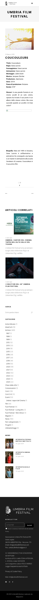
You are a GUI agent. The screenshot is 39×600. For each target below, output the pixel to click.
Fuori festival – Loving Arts (14, 410)
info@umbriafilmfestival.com (18, 577)
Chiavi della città (11, 385)
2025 (8, 382)
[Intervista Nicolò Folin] (9, 472)
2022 (8, 373)
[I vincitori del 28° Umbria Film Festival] (19, 268)
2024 (8, 379)
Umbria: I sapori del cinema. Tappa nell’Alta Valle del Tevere (18, 242)
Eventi (7, 397)
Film (6, 404)
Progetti (8, 425)
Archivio (8, 330)
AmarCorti (8, 327)
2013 (8, 346)
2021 (8, 370)
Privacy (7, 531)
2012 (8, 342)
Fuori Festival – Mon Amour (14, 413)
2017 (8, 358)
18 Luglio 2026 (20, 443)
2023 (8, 376)
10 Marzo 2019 (9, 54)
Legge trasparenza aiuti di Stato (16, 566)
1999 (8, 339)
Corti (7, 391)
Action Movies (10, 324)
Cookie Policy (17, 571)
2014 (8, 349)
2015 (8, 352)
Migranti (8, 416)
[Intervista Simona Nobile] (9, 457)
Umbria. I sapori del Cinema (15, 400)
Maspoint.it (19, 597)
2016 (8, 355)
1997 (8, 333)
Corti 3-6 (8, 394)
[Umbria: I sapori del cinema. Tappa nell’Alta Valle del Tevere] (19, 223)
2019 (8, 364)
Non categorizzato (12, 422)
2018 (8, 361)
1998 (8, 336)
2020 (8, 367)
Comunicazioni (10, 388)
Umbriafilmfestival (17, 594)
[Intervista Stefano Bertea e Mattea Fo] (9, 444)
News (7, 419)
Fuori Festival (9, 407)
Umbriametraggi (10, 428)
